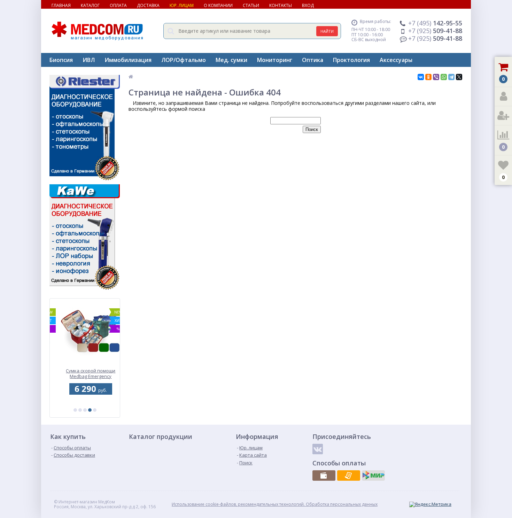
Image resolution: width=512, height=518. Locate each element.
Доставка (148, 5)
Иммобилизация (128, 60)
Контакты (280, 5)
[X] (459, 77)
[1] (75, 410)
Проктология (351, 60)
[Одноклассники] (428, 77)
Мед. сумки (231, 60)
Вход (308, 5)
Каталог (90, 5)
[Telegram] (451, 77)
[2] (80, 410)
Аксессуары (396, 60)
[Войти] (503, 96)
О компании (218, 5)
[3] (85, 410)
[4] (90, 410)
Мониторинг (274, 60)
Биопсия (61, 60)
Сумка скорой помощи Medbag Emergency (85, 373)
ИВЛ (89, 60)
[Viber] (436, 77)
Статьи (251, 5)
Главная (61, 5)
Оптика (312, 60)
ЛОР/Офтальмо (183, 60)
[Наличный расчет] (323, 475)
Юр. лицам (182, 5)
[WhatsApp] (444, 77)
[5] (94, 410)
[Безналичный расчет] (348, 475)
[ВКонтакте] (421, 77)
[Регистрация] (503, 115)
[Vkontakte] (317, 449)
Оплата (118, 5)
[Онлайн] (373, 475)
